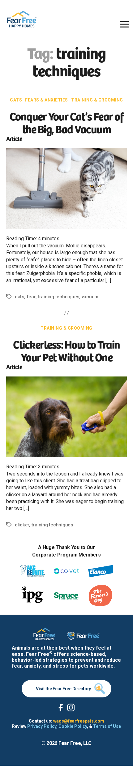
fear (31, 297)
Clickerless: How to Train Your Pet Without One (66, 350)
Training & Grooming (97, 99)
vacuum (90, 297)
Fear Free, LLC (75, 743)
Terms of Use (107, 726)
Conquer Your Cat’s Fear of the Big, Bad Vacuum (66, 122)
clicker (22, 525)
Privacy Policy (41, 726)
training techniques (58, 297)
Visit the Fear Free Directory (63, 688)
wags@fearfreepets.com (78, 721)
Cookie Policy (72, 726)
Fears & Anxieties (46, 99)
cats (19, 297)
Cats (16, 99)
